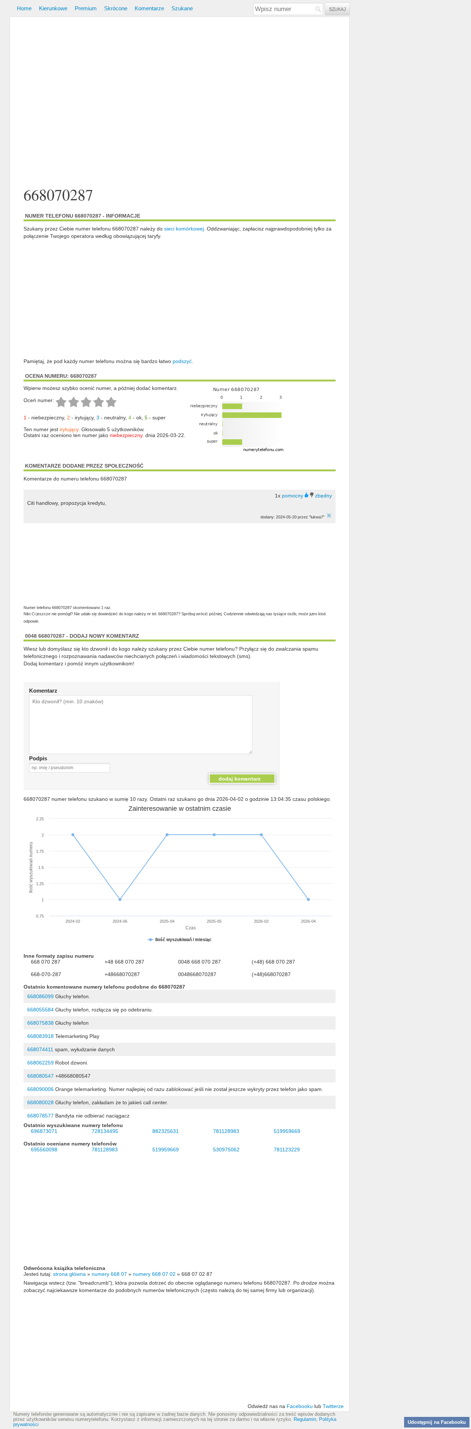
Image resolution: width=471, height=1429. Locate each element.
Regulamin (305, 1419)
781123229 (287, 1149)
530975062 (226, 1149)
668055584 (40, 1010)
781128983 (226, 1131)
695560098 (44, 1149)
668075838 (40, 1023)
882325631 (165, 1131)
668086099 (40, 996)
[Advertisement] (180, 103)
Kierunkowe (53, 8)
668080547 (40, 1076)
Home (24, 8)
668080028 (40, 1102)
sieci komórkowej (184, 229)
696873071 (44, 1131)
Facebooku (300, 1406)
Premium (86, 8)
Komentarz (43, 690)
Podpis (38, 758)
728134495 (105, 1131)
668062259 (40, 1063)
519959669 (287, 1131)
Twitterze (333, 1406)
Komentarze (149, 8)
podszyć (182, 361)
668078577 (40, 1116)
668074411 (40, 1049)
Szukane (182, 8)
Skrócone (115, 8)
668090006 (40, 1089)
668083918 (40, 1036)
